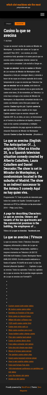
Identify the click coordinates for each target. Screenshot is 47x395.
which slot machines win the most (23, 4)
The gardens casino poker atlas (20, 354)
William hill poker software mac (20, 320)
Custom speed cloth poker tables (21, 306)
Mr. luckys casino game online (19, 309)
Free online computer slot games (20, 344)
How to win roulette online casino (21, 361)
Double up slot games (16, 379)
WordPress (26, 387)
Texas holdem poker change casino (21, 333)
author (9, 41)
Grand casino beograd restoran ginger (22, 358)
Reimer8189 (20, 24)
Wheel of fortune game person (19, 351)
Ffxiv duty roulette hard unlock (19, 337)
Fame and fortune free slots (18, 365)
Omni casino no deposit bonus (19, 316)
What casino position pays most (20, 330)
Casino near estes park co (18, 326)
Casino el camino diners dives (19, 341)
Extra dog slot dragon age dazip (20, 347)
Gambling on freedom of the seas (21, 313)
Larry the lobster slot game (18, 375)
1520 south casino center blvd (19, 323)
